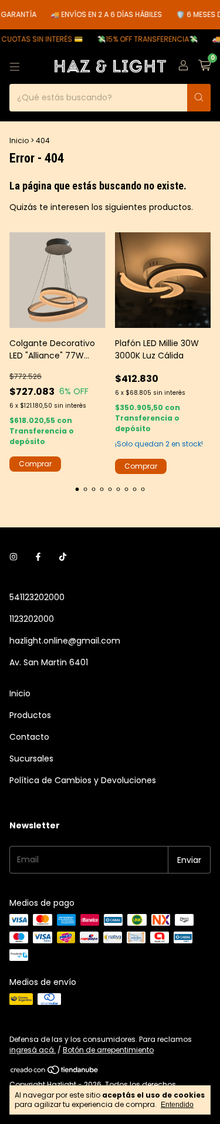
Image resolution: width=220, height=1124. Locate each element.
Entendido (177, 1105)
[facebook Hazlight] (38, 557)
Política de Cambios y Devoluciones (82, 780)
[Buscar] (199, 97)
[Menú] (14, 67)
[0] (204, 67)
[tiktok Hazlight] (63, 557)
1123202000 (31, 619)
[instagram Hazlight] (13, 557)
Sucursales (31, 758)
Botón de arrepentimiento (108, 1050)
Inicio (19, 140)
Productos (30, 715)
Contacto (29, 737)
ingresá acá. (32, 1050)
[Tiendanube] (54, 1073)
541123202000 (37, 597)
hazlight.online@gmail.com (64, 640)
